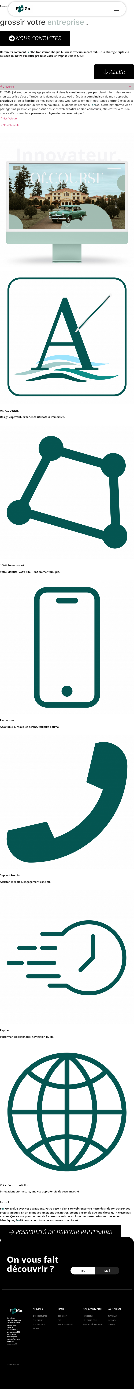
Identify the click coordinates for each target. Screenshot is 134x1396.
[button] (92, 1324)
